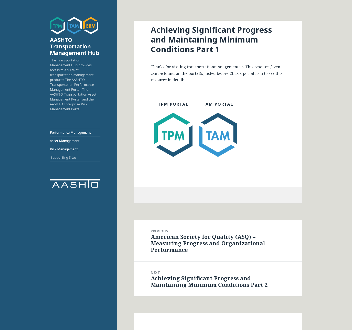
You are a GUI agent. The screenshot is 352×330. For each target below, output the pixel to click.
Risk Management (64, 149)
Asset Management (64, 141)
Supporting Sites (63, 157)
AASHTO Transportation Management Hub (74, 46)
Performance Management (70, 132)
